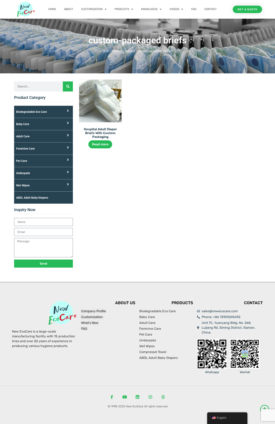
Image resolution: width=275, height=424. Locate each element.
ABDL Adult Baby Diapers (32, 197)
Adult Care (23, 136)
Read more (100, 144)
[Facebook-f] (112, 397)
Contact (210, 9)
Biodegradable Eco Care (31, 111)
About (68, 9)
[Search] (68, 86)
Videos (174, 9)
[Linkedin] (137, 397)
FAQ (193, 9)
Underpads (23, 173)
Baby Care (22, 124)
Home (52, 9)
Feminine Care (25, 148)
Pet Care (21, 160)
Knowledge (149, 9)
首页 (106, 51)
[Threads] (163, 397)
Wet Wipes (23, 185)
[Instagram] (150, 397)
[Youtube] (125, 397)
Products (122, 9)
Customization (92, 9)
